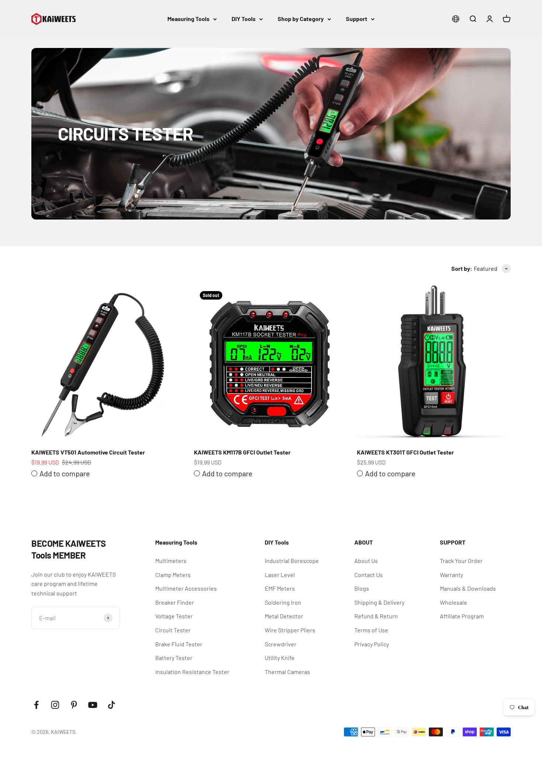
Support (356, 18)
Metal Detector (284, 615)
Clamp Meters (173, 574)
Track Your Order (461, 560)
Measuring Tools (188, 18)
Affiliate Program (462, 615)
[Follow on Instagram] (55, 705)
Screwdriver (280, 643)
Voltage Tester (174, 615)
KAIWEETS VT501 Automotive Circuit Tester (88, 452)
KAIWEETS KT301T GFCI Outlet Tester (405, 452)
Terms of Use (371, 629)
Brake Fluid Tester (178, 643)
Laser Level (280, 574)
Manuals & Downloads (468, 588)
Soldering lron (283, 602)
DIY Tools (244, 18)
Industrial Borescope (292, 560)
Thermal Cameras (287, 671)
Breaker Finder (174, 602)
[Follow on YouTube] (93, 705)
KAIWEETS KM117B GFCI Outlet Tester (242, 452)
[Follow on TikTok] (112, 705)
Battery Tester (173, 657)
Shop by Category (301, 18)
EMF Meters (280, 588)
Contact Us (368, 574)
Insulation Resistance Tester (192, 671)
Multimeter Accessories (186, 588)
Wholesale (453, 602)
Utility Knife (280, 657)
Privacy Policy (371, 643)
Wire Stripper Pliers (290, 629)
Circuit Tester (173, 629)
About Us (366, 560)
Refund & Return (376, 615)
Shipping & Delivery (379, 602)
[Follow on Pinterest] (74, 705)
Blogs (361, 588)
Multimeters (171, 560)
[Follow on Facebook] (36, 705)
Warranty (451, 574)
